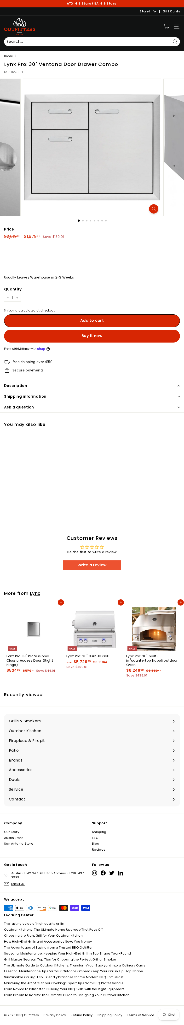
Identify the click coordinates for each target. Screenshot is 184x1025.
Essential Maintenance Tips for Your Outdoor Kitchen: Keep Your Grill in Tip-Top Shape (73, 971)
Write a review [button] (92, 565)
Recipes (98, 849)
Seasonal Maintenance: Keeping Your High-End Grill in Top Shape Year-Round (67, 953)
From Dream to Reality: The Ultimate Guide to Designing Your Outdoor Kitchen (66, 995)
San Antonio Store (18, 843)
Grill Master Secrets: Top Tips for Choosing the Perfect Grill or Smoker (60, 959)
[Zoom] (153, 209)
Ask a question (19, 407)
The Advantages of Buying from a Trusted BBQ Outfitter (48, 947)
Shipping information (25, 396)
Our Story (11, 832)
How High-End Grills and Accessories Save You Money (48, 941)
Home (8, 56)
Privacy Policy (55, 1015)
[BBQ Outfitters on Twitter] (111, 872)
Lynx (35, 593)
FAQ (95, 838)
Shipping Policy (110, 1015)
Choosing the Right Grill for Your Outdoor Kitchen (43, 935)
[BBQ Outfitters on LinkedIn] (120, 872)
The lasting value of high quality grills (34, 923)
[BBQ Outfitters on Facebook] (103, 872)
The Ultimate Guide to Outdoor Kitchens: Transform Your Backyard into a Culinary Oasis (74, 965)
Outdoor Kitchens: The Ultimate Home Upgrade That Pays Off (53, 929)
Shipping (11, 310)
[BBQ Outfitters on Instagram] (94, 872)
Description (15, 385)
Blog (95, 843)
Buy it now (92, 335)
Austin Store (13, 838)
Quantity (13, 289)
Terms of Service (141, 1015)
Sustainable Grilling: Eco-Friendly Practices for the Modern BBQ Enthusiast (63, 977)
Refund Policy (82, 1015)
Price (9, 229)
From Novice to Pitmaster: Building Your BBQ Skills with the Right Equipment (64, 989)
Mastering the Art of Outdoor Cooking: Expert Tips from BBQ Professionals (63, 983)
